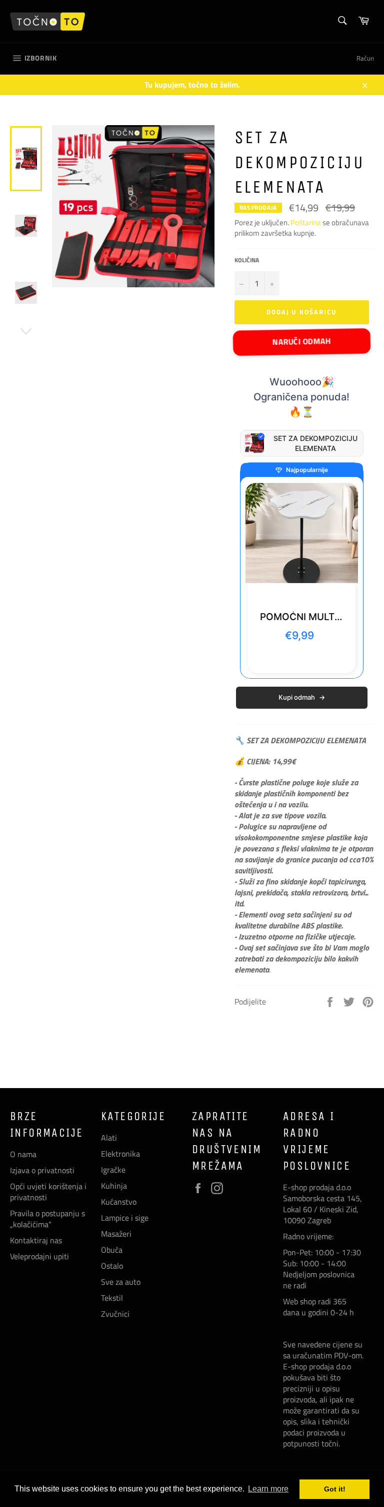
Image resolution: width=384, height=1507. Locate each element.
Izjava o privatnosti (42, 1170)
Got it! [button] (335, 1489)
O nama (23, 1154)
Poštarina (306, 222)
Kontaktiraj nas (36, 1240)
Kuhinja (114, 1186)
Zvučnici (115, 1314)
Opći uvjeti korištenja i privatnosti (48, 1191)
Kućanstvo (118, 1202)
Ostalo (112, 1266)
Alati (109, 1138)
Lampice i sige (124, 1218)
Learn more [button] (268, 1488)
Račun (365, 58)
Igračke (113, 1170)
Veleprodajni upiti (39, 1256)
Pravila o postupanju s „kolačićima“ (47, 1218)
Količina (246, 260)
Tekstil (112, 1298)
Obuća (111, 1250)
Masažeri (116, 1234)
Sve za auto (120, 1282)
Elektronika (120, 1154)
